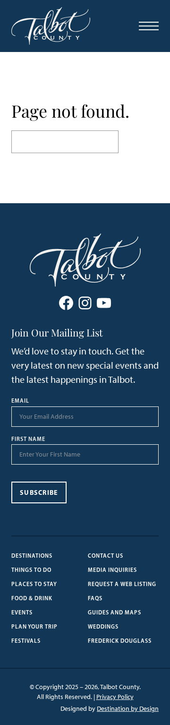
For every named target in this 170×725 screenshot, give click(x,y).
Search (138, 141)
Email (20, 401)
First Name (28, 439)
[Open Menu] (149, 26)
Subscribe (39, 492)
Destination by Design (128, 709)
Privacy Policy (115, 697)
